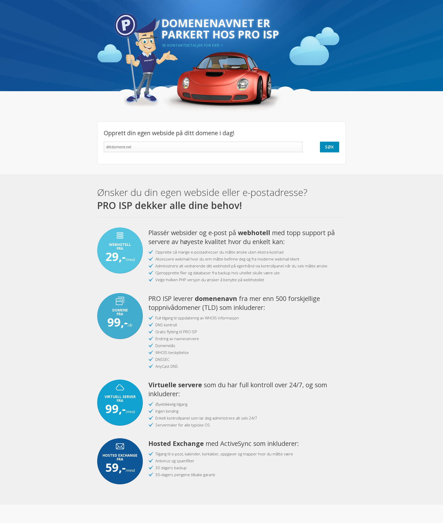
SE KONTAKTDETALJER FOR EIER (190, 45)
